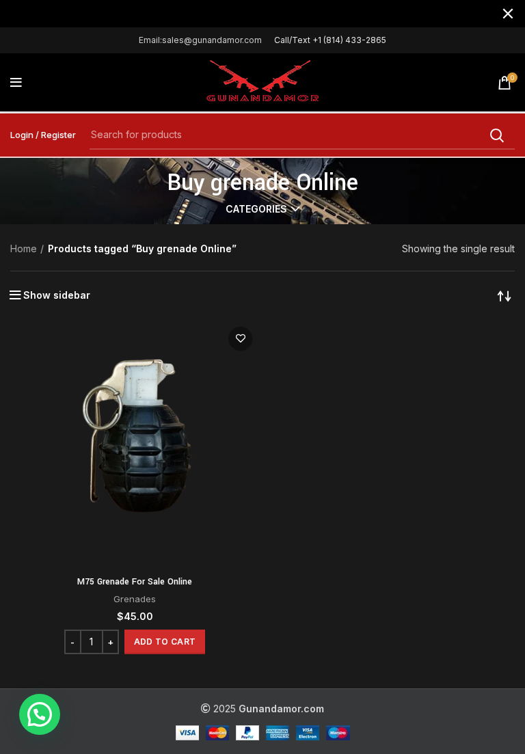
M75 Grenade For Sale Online (134, 582)
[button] (164, 642)
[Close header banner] (508, 13)
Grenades (134, 598)
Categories (256, 209)
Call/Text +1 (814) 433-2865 (330, 40)
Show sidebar (56, 295)
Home (23, 248)
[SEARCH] (496, 135)
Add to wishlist (240, 339)
